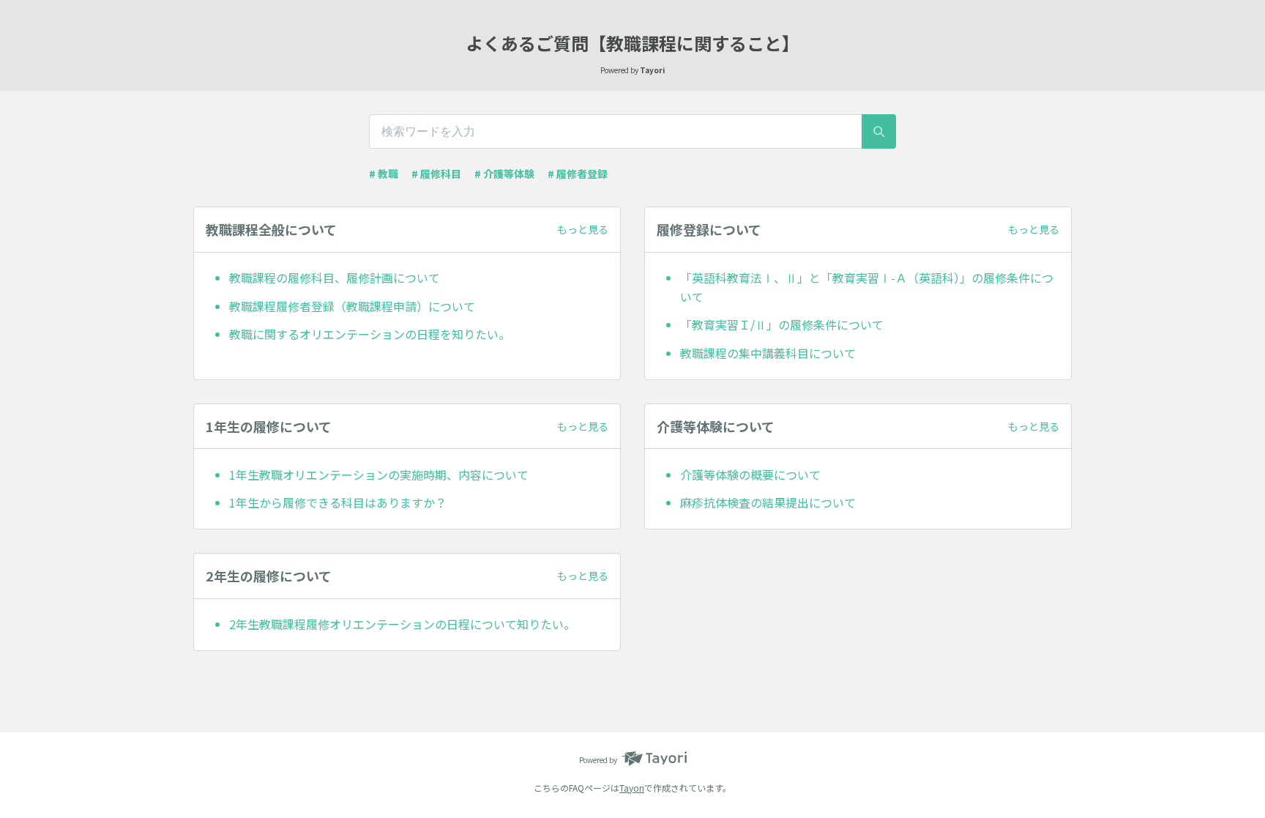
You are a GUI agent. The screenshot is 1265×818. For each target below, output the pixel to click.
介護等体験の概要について (750, 474)
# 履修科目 (436, 173)
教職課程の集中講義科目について (768, 353)
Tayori (631, 787)
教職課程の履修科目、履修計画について (334, 277)
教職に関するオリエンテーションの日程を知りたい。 (369, 334)
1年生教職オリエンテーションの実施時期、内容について (379, 474)
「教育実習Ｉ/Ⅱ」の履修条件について (782, 324)
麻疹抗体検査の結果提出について (768, 502)
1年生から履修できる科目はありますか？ (338, 502)
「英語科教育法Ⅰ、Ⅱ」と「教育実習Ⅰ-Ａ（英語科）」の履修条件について (866, 287)
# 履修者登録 (578, 173)
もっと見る (582, 229)
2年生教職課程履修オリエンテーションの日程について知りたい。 (402, 624)
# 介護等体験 (504, 173)
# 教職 (383, 173)
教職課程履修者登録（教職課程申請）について (352, 306)
